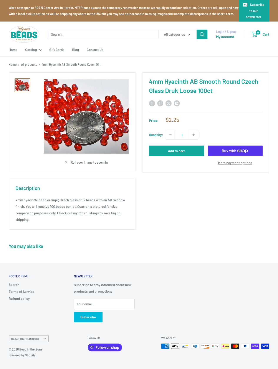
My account (225, 36)
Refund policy (19, 298)
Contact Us (95, 49)
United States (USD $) (25, 339)
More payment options (235, 163)
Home (13, 49)
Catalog (31, 49)
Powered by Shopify (22, 355)
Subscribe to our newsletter (255, 11)
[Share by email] (177, 103)
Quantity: (156, 135)
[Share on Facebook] (152, 103)
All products (29, 64)
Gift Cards (57, 49)
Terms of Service (21, 291)
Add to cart (176, 151)
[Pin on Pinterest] (160, 103)
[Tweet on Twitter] (168, 103)
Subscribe (88, 317)
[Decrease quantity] (170, 134)
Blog (75, 49)
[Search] (202, 34)
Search (14, 284)
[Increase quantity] (193, 134)
